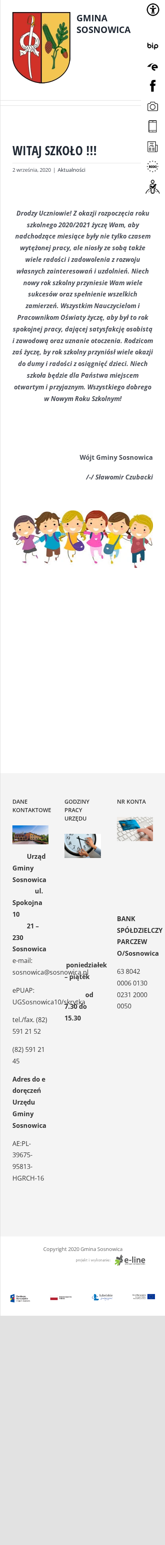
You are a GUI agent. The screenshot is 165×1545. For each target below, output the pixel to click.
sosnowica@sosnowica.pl (50, 972)
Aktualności (71, 169)
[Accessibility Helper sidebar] (153, 9)
